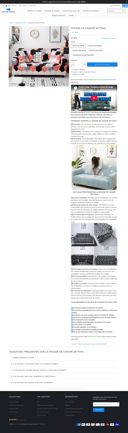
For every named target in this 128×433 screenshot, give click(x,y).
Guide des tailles (41, 415)
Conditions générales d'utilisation (74, 408)
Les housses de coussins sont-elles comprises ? (33, 382)
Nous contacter (69, 402)
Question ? (33, 5)
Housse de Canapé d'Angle (16, 405)
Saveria (87, 112)
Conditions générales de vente (73, 412)
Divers (71, 15)
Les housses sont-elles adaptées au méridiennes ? (35, 376)
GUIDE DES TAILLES (95, 80)
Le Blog (14, 5)
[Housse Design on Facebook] (3, 5)
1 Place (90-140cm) (78, 46)
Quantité (74, 60)
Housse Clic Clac (13, 412)
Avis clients (23, 5)
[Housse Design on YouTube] (6, 5)
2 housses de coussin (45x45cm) (83, 55)
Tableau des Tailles (109, 38)
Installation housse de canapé (45, 405)
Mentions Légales (69, 415)
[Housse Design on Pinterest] (9, 5)
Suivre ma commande (43, 412)
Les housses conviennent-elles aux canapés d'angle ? (36, 364)
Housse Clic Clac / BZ (71, 11)
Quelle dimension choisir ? (24, 357)
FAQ (38, 402)
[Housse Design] (11, 10)
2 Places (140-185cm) (94, 46)
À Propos (67, 405)
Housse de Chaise (52, 11)
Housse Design (17, 424)
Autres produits (59, 15)
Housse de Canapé (34, 11)
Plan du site (42, 424)
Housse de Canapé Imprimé (98, 344)
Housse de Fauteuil (91, 11)
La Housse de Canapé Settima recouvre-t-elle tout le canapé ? (40, 370)
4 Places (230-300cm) (96, 50)
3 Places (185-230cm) (79, 50)
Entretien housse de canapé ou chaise (47, 408)
